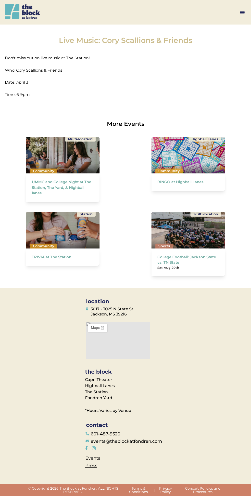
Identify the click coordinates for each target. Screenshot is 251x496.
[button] (242, 12)
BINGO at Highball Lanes (180, 182)
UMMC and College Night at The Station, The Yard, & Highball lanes (61, 187)
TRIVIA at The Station (51, 257)
